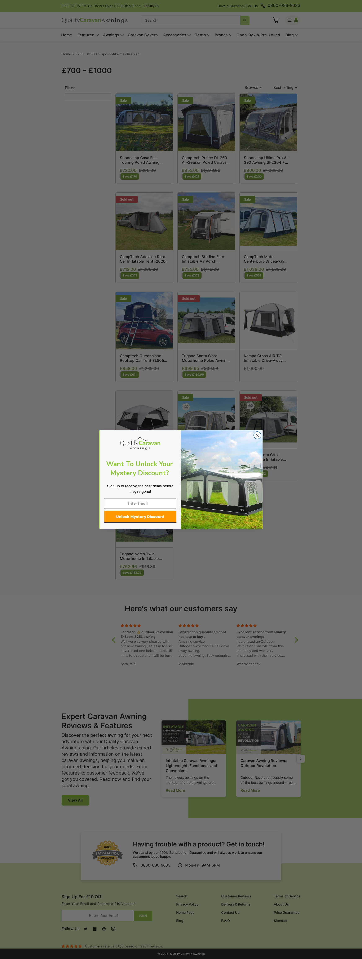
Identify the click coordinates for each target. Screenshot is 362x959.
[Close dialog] (257, 435)
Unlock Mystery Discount (140, 516)
